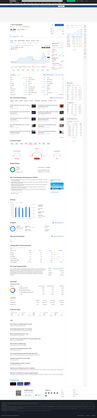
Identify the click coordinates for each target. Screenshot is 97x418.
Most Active (65, 4)
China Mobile (56, 312)
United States (27, 4)
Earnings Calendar (21, 4)
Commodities (72, 25)
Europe (51, 4)
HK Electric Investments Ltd (15, 312)
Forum (37, 40)
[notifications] (84, 0)
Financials (28, 40)
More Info (22, 36)
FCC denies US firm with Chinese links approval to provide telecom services (48, 106)
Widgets (62, 396)
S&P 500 (68, 41)
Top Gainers (61, 4)
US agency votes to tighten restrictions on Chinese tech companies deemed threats (48, 112)
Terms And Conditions (80, 415)
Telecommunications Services (58, 268)
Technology (61, 270)
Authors (74, 396)
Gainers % (73, 85)
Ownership (13, 281)
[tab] (12, 143)
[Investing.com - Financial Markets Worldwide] (14, 1)
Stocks (11, 4)
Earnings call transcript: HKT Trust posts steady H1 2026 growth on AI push (20, 132)
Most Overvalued (76, 121)
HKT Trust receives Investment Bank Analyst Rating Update (47, 125)
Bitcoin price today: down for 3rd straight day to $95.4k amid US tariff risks (47, 119)
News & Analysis (21, 40)
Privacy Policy (88, 415)
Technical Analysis (15, 140)
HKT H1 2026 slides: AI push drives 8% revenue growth (19, 125)
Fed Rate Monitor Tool (56, 4)
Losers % (77, 85)
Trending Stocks (70, 102)
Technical (33, 40)
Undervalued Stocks (77, 4)
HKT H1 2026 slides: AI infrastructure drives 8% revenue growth (19, 119)
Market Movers (70, 83)
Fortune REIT (24, 312)
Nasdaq (68, 43)
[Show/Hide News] (32, 45)
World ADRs (43, 4)
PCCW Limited (12, 302)
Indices (68, 25)
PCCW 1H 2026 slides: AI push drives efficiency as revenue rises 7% (20, 112)
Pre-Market (31, 4)
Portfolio (62, 394)
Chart (15, 40)
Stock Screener (16, 4)
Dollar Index (69, 46)
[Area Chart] (13, 45)
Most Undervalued (69, 121)
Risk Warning (93, 415)
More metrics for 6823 (60, 74)
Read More (12, 274)
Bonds (77, 25)
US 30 (68, 36)
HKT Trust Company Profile (18, 266)
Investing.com (40, 121)
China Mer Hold (45, 312)
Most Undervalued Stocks (72, 118)
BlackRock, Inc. (13, 304)
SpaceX (34, 312)
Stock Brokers (47, 4)
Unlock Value (61, 29)
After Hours (35, 4)
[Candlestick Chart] (11, 45)
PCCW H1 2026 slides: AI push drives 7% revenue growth (20, 106)
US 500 (68, 38)
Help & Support (75, 394)
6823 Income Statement (17, 236)
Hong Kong (62, 274)
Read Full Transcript (14, 193)
